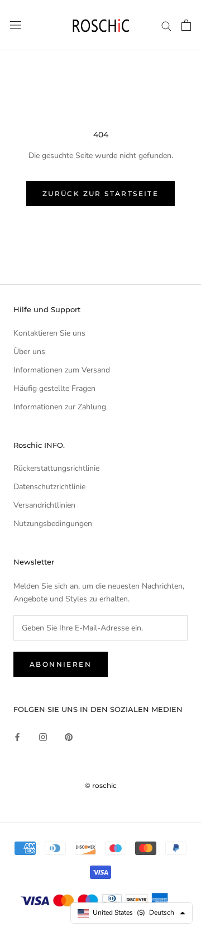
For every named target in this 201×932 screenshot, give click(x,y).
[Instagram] (43, 736)
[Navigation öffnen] (15, 25)
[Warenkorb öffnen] (186, 25)
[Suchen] (166, 25)
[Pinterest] (69, 736)
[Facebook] (17, 736)
